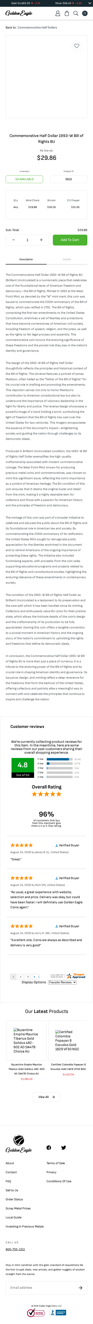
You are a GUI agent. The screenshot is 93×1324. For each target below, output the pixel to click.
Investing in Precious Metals (25, 1226)
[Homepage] (19, 13)
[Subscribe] (80, 1288)
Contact (11, 1172)
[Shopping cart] (67, 13)
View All (43, 1097)
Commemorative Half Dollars (37, 27)
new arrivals (40, 1269)
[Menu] (85, 13)
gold (46, 1265)
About (10, 1163)
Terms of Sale (55, 1163)
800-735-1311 (15, 1249)
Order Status (14, 1199)
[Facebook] (51, 1147)
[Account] (57, 13)
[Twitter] (65, 1147)
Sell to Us (12, 1190)
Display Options (34, 982)
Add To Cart (70, 240)
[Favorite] (77, 46)
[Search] (76, 13)
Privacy (51, 1172)
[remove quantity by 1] (13, 240)
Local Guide (13, 1217)
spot (21, 1269)
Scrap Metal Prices (18, 1208)
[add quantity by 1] (41, 240)
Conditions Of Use (58, 1181)
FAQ (8, 1181)
